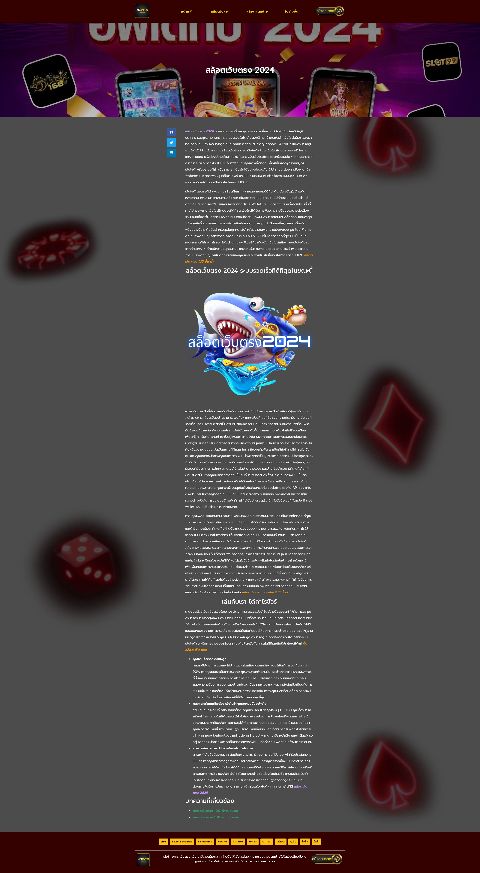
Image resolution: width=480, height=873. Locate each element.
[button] (171, 132)
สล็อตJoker (220, 11)
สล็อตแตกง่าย (257, 11)
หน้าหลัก (187, 11)
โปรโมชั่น (291, 11)
